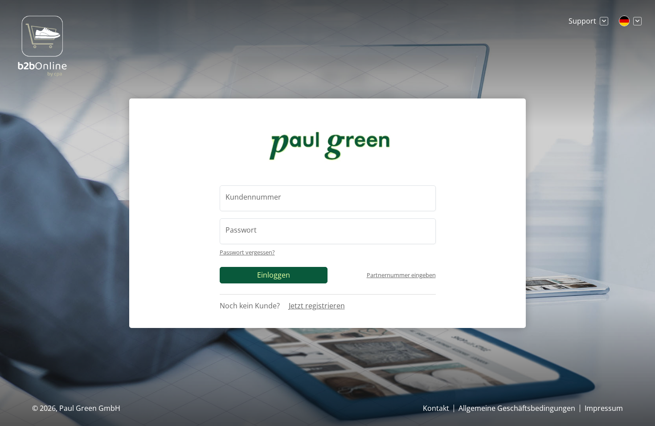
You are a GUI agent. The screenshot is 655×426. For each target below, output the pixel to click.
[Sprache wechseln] (630, 21)
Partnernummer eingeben (401, 275)
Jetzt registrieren (317, 306)
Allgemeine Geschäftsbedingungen (516, 408)
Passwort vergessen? (247, 252)
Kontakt (436, 408)
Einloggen (273, 275)
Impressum (604, 408)
